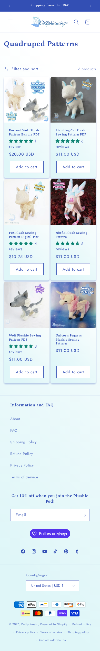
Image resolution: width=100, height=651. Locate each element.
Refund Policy (21, 453)
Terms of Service (24, 477)
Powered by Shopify (53, 624)
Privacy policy (25, 632)
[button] (10, 22)
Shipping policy (78, 632)
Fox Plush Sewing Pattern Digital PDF (24, 235)
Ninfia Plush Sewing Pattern (71, 235)
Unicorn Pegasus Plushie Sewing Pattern (69, 339)
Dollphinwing (30, 624)
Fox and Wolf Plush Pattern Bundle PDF (24, 132)
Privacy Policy (22, 465)
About (15, 418)
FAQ (13, 430)
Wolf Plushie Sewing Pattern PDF (25, 337)
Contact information (52, 640)
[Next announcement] (90, 5)
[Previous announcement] (9, 5)
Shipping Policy (23, 442)
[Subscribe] (83, 515)
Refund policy (81, 624)
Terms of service (51, 632)
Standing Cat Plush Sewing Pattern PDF (71, 132)
